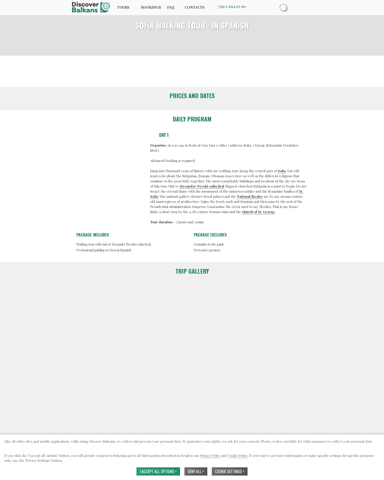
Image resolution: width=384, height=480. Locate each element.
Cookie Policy (238, 455)
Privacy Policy (210, 455)
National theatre (250, 196)
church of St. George (258, 212)
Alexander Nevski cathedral (201, 186)
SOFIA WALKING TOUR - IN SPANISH (192, 25)
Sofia (282, 171)
